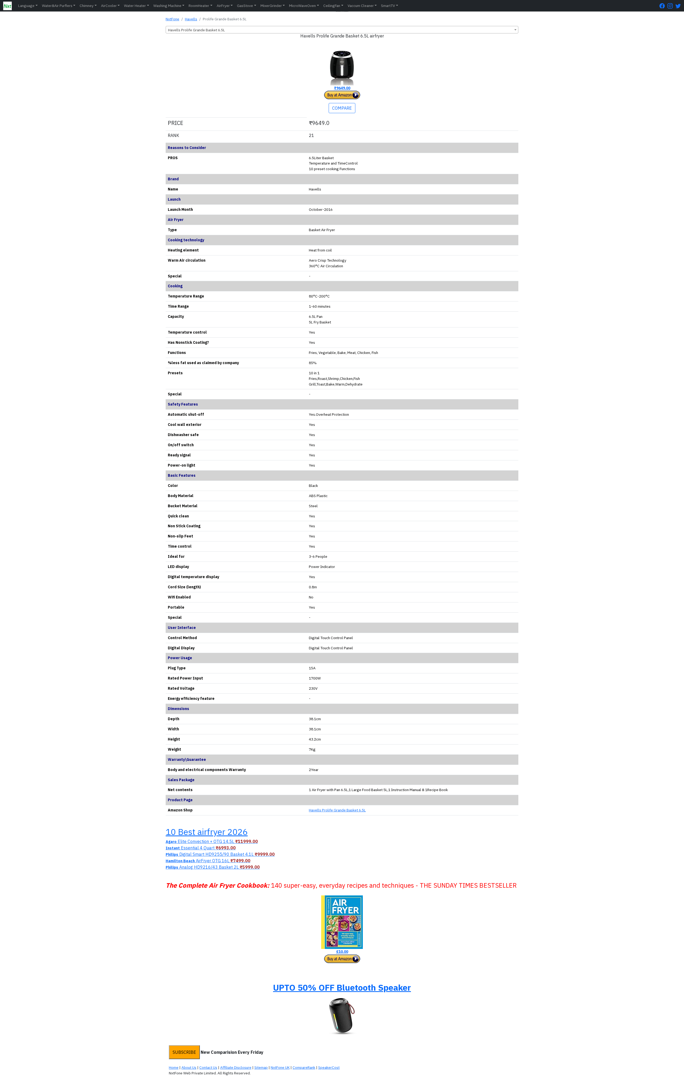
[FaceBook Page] (663, 6)
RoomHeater (199, 5)
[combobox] (342, 29)
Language (26, 5)
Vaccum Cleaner (361, 5)
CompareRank (304, 1067)
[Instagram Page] (671, 6)
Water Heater (135, 5)
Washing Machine (167, 5)
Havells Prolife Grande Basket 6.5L (337, 810)
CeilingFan (331, 5)
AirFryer (223, 5)
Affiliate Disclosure (235, 1067)
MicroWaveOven (302, 5)
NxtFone (172, 19)
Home (173, 1067)
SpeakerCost (329, 1067)
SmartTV (388, 5)
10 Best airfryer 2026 (207, 831)
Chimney (87, 5)
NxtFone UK (280, 1067)
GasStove (245, 5)
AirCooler (109, 5)
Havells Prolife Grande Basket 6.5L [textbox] (196, 30)
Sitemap (261, 1067)
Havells (191, 19)
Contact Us (208, 1067)
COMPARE (342, 108)
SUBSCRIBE (184, 1052)
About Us (188, 1067)
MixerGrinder (271, 5)
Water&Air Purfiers (57, 5)
